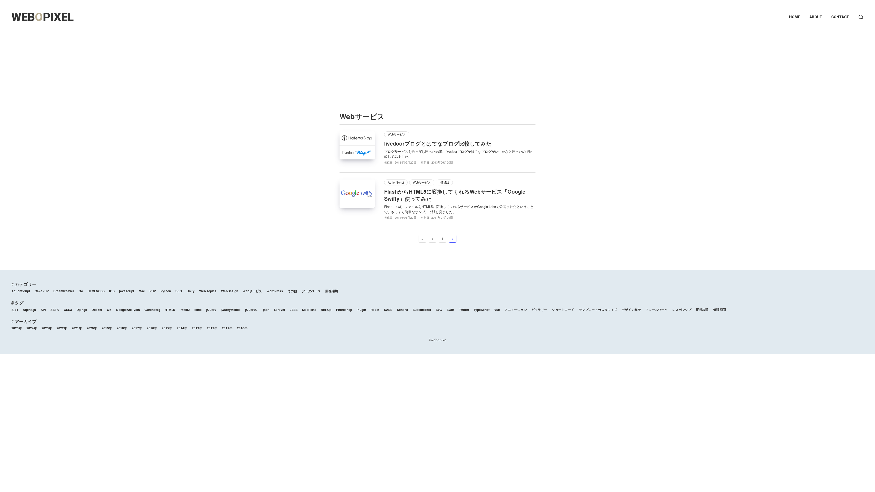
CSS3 (68, 310)
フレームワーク (656, 310)
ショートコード (563, 310)
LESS (294, 310)
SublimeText (422, 310)
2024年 (31, 328)
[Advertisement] (437, 66)
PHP (152, 291)
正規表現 (702, 310)
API (43, 310)
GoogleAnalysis (128, 310)
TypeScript (482, 310)
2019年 (107, 328)
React (375, 310)
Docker (97, 310)
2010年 (242, 328)
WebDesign (229, 291)
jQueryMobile (231, 310)
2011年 (227, 328)
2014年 (182, 328)
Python (165, 291)
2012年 (212, 328)
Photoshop (344, 310)
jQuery (211, 310)
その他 (292, 291)
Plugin (361, 310)
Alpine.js (29, 310)
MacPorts (309, 310)
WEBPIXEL (42, 17)
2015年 (167, 328)
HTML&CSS (96, 291)
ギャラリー (539, 310)
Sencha (402, 310)
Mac (142, 291)
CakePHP (42, 291)
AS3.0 (54, 310)
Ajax (14, 310)
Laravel (279, 310)
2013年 (197, 328)
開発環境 (331, 291)
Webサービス (397, 134)
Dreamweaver (63, 291)
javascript (126, 291)
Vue (497, 310)
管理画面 (719, 310)
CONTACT (840, 17)
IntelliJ (185, 310)
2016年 (152, 328)
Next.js (326, 310)
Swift (450, 310)
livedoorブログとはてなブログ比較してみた (438, 143)
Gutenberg (152, 310)
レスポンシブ (681, 310)
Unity (191, 291)
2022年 (62, 328)
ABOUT (815, 17)
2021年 (77, 328)
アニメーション (515, 310)
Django (82, 310)
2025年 (16, 328)
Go (81, 291)
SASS (388, 310)
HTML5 (444, 182)
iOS (112, 291)
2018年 (122, 328)
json (266, 310)
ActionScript (396, 182)
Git (109, 310)
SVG (439, 310)
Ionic (198, 310)
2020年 (92, 328)
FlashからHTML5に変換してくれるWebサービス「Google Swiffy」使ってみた (454, 195)
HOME (794, 17)
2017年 (137, 328)
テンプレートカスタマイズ (598, 310)
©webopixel (437, 339)
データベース (311, 291)
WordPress (275, 291)
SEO (178, 291)
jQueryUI (251, 310)
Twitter (464, 310)
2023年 (46, 328)
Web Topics (207, 291)
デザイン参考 (631, 310)
